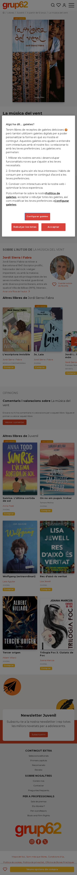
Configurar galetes (37, 216)
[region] (38, 176)
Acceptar (53, 227)
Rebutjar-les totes (25, 227)
